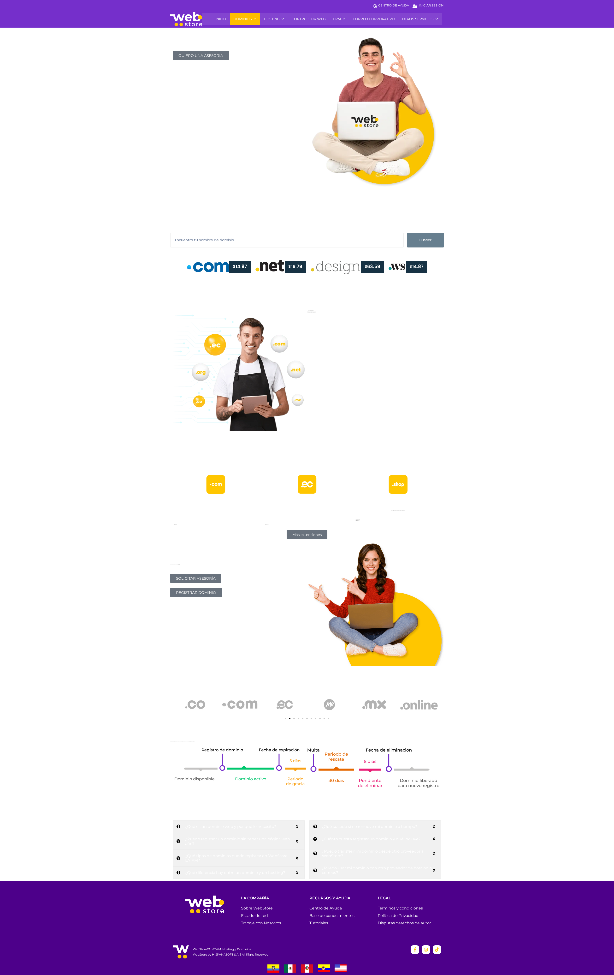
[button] (285, 718)
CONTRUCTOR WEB (309, 19)
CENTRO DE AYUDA (393, 5)
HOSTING (272, 19)
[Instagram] (426, 949)
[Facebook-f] (415, 949)
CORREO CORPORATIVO (374, 19)
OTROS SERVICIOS (418, 19)
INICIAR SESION (431, 5)
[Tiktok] (437, 949)
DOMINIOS (242, 19)
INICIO (220, 19)
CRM (337, 19)
